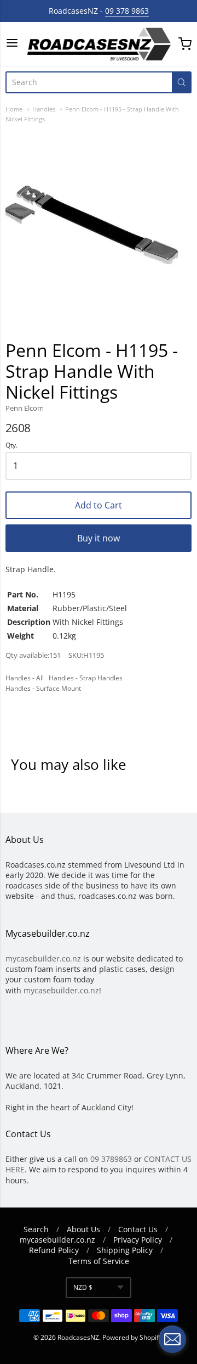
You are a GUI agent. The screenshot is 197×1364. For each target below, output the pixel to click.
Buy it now (98, 538)
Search (36, 1229)
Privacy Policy (137, 1239)
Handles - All (24, 678)
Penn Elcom (24, 408)
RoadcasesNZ (78, 1337)
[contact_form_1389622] (172, 1339)
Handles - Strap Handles (86, 678)
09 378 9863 (127, 10)
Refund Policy (54, 1250)
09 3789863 (111, 1159)
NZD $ (82, 1287)
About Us (83, 1229)
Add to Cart (98, 505)
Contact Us (138, 1229)
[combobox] (88, 82)
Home (13, 109)
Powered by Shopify (132, 1337)
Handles (43, 109)
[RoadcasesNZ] (98, 43)
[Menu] (12, 43)
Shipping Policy (125, 1250)
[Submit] (182, 82)
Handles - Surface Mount (43, 688)
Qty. (11, 445)
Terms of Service (98, 1261)
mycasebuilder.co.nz (43, 958)
